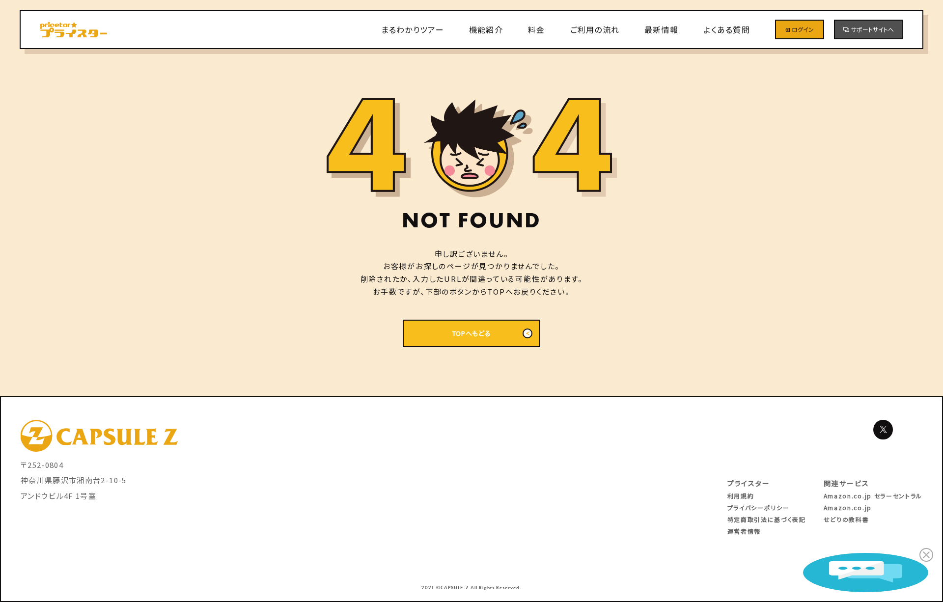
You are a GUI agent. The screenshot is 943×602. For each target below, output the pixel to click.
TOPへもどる (471, 333)
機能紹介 (486, 29)
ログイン (803, 29)
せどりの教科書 (846, 519)
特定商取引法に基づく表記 (766, 519)
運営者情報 (744, 531)
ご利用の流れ (595, 29)
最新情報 (661, 29)
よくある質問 (726, 29)
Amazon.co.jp (848, 507)
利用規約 (740, 496)
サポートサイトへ (872, 29)
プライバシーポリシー (758, 507)
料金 (536, 29)
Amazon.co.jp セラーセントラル (873, 496)
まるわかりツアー (412, 29)
